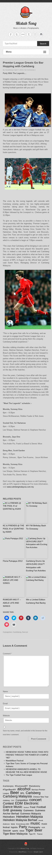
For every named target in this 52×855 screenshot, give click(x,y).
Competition (22, 800)
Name (5, 691)
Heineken (9, 816)
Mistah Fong (26, 23)
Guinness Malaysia (30, 813)
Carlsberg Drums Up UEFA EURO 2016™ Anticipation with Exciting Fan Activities (36, 566)
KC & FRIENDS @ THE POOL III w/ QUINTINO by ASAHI (13, 528)
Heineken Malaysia (29, 816)
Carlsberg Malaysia (17, 796)
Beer (14, 792)
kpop (13, 824)
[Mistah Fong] (26, 844)
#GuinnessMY (21, 786)
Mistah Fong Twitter (16, 34)
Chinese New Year (40, 797)
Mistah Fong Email (41, 34)
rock (43, 827)
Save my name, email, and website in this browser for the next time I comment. (25, 732)
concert (35, 800)
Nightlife (14, 827)
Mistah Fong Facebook (10, 34)
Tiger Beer (33, 830)
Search (43, 43)
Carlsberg (17, 632)
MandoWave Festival (14, 761)
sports (15, 830)
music (35, 823)
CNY (12, 800)
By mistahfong (8, 70)
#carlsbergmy (8, 786)
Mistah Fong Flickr (23, 34)
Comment (7, 654)
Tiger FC (32, 834)
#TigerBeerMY (9, 789)
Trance (39, 834)
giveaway (16, 810)
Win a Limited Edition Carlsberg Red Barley (36, 601)
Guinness (28, 810)
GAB (6, 810)
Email (5, 703)
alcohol (23, 789)
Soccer (25, 632)
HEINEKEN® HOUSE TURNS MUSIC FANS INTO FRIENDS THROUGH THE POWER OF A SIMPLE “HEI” (27, 755)
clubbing (6, 800)
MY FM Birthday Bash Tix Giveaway (36, 527)
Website (6, 716)
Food (32, 807)
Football (41, 807)
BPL (22, 793)
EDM (19, 803)
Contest (8, 803)
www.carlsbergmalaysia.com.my (20, 487)
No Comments (29, 70)
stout (21, 830)
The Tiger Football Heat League (19, 775)
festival (26, 807)
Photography (34, 827)
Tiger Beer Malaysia (15, 833)
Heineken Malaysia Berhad (20, 820)
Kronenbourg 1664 (22, 824)
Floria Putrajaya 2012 (13, 561)
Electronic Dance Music (21, 805)
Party (23, 827)
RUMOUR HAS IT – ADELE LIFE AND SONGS (12, 602)
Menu (9, 52)
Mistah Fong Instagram (35, 34)
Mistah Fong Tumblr (29, 34)
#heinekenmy (34, 786)
